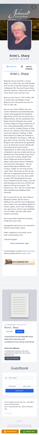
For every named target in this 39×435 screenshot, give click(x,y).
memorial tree (28, 251)
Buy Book (20, 331)
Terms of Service (24, 426)
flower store (26, 253)
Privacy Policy (14, 426)
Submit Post (19, 391)
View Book (9, 331)
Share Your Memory (12, 358)
